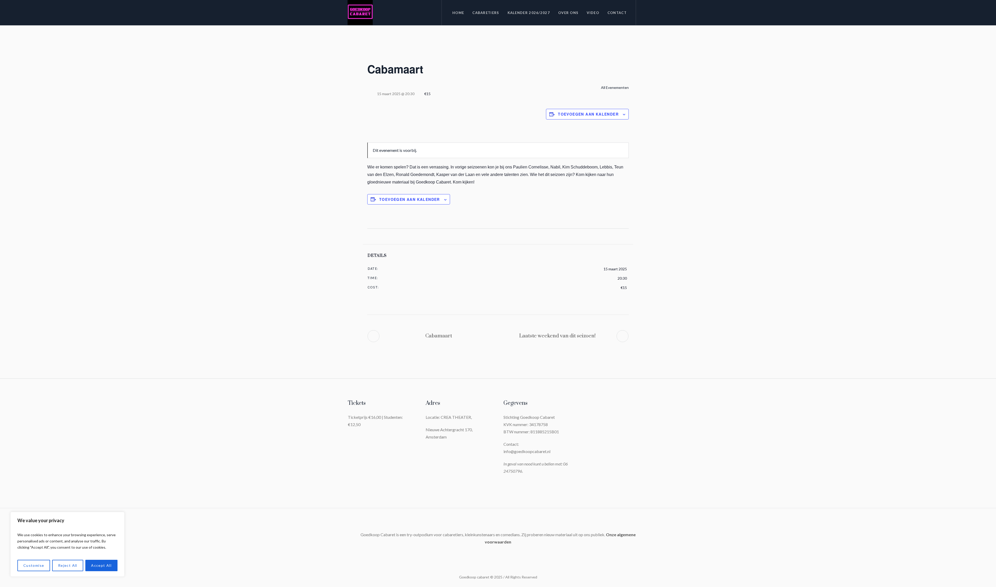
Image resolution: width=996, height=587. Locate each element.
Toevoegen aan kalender (588, 114)
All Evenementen (614, 87)
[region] (67, 544)
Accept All (101, 565)
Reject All (67, 565)
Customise (33, 565)
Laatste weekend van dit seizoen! (557, 336)
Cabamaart (438, 336)
